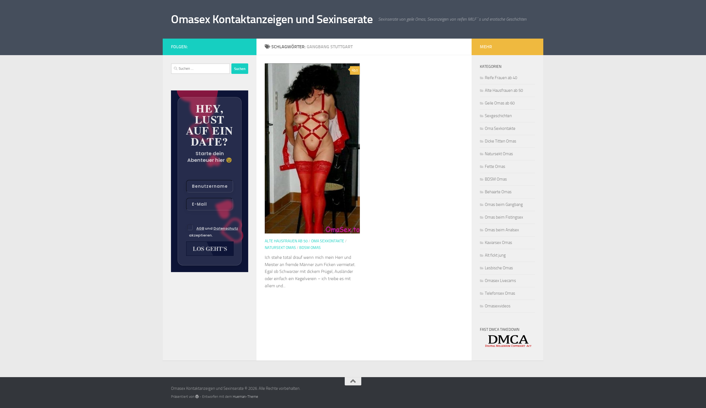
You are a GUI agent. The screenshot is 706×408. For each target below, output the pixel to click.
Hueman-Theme (245, 396)
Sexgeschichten (498, 115)
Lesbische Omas (499, 267)
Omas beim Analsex (502, 229)
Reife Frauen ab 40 (501, 77)
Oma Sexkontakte (327, 241)
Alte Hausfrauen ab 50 (286, 241)
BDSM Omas (310, 247)
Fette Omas (495, 166)
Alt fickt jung (495, 255)
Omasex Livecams (500, 280)
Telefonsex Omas (500, 293)
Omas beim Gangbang (504, 204)
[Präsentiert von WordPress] (197, 396)
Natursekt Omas (280, 247)
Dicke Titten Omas (500, 141)
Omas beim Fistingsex (504, 217)
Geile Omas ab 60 (500, 103)
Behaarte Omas (498, 191)
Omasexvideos (497, 306)
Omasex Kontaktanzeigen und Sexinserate (272, 19)
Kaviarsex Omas (498, 242)
